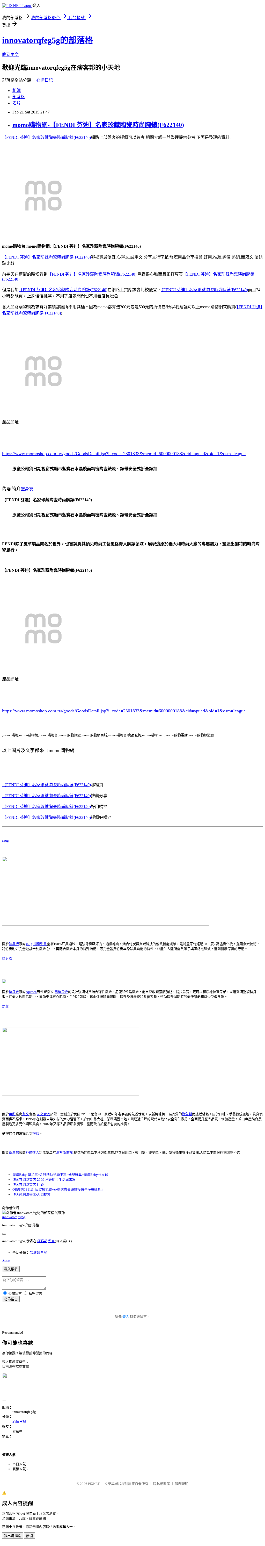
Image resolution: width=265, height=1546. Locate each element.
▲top (6, 1260)
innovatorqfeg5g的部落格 (47, 40)
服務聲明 (181, 1484)
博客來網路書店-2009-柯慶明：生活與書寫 (44, 1180)
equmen (31, 992)
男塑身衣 (61, 992)
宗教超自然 (38, 1253)
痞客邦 (42, 1241)
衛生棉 (14, 1152)
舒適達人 (32, 1152)
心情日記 (44, 80)
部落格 (18, 97)
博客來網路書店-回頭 (28, 1184)
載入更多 (11, 1269)
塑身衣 (27, 489)
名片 (16, 103)
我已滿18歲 (12, 1536)
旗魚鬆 (187, 1114)
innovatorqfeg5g (14, 1217)
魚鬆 (5, 1006)
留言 (51, 1241)
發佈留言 (11, 1299)
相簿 (16, 90)
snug (5, 840)
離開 (29, 1536)
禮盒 (35, 1133)
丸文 (25, 1114)
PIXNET (94, 1484)
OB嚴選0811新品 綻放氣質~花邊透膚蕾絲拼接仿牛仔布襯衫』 (58, 1189)
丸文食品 (43, 1114)
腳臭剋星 (40, 944)
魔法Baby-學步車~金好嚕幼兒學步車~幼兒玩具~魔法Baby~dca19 (60, 1175)
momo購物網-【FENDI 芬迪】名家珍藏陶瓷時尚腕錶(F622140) (98, 124)
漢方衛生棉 (64, 1152)
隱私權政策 (161, 1484)
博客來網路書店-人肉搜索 (31, 1194)
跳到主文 (10, 54)
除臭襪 (14, 944)
